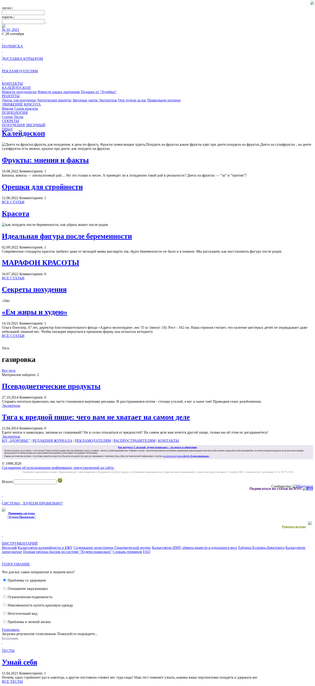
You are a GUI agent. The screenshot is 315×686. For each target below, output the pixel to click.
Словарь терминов (127, 552)
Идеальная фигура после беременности (67, 236)
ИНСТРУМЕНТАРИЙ (20, 543)
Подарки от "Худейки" (99, 92)
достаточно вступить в (186, 456)
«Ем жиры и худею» (34, 312)
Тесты (18, 117)
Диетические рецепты (54, 100)
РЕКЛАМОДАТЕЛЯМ (20, 71)
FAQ (146, 552)
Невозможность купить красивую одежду (40, 605)
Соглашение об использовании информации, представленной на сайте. (58, 468)
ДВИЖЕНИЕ (12, 104)
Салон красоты (26, 108)
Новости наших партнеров (59, 92)
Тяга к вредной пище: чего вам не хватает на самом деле (96, 417)
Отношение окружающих (28, 589)
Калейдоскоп (23, 133)
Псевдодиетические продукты (51, 386)
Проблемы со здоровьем (27, 580)
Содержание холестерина (93, 548)
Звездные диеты (85, 100)
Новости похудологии (19, 92)
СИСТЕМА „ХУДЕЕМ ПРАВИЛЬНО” (32, 503)
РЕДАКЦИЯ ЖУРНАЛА (52, 441)
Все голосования (10, 638)
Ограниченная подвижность (30, 597)
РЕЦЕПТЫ (11, 96)
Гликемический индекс (132, 548)
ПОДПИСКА (12, 46)
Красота (15, 213)
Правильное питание (164, 100)
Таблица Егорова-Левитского (261, 548)
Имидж (7, 108)
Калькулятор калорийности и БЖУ (45, 548)
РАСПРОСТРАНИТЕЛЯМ (134, 441)
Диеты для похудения (19, 100)
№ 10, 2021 (10, 30)
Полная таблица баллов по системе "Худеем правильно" (67, 552)
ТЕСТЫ (8, 651)
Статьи (7, 117)
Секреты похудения (34, 289)
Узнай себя (19, 662)
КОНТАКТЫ (12, 84)
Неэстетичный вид (22, 613)
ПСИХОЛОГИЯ (15, 113)
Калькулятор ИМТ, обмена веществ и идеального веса (194, 548)
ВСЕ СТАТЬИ (13, 202)
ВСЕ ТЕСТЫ (12, 681)
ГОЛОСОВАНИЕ (16, 564)
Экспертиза (108, 100)
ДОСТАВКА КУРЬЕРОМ (22, 59)
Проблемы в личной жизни (29, 622)
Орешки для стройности (42, 187)
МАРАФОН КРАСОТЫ (40, 262)
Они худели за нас (132, 100)
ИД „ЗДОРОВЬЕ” (16, 441)
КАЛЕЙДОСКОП (16, 88)
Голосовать (10, 630)
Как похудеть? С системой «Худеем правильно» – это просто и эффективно (157, 447)
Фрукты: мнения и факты (45, 160)
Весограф (9, 548)
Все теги (8, 371)
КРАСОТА (32, 104)
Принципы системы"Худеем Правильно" (21, 515)
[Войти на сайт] (45, 21)
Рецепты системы (294, 526)
